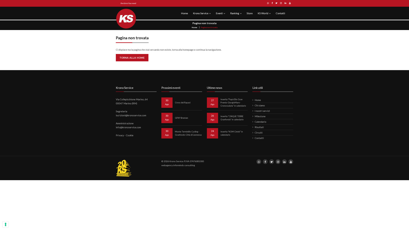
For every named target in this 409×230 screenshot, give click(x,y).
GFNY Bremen (181, 118)
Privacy (120, 135)
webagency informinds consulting (178, 165)
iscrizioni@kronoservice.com (131, 115)
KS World (263, 13)
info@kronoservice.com (128, 127)
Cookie (129, 135)
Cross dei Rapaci (182, 102)
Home (184, 13)
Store (250, 13)
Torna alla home (132, 57)
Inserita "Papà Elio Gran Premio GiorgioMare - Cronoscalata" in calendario (233, 102)
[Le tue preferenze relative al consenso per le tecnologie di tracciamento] (6, 224)
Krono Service (200, 13)
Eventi (219, 13)
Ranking (234, 13)
